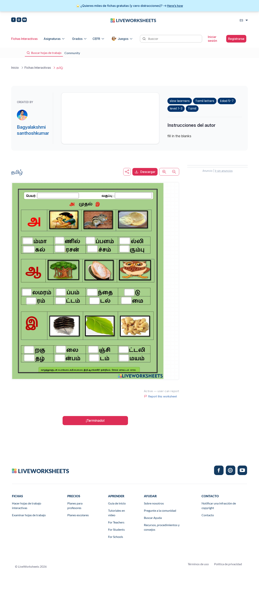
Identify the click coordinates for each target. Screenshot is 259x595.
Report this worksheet (162, 396)
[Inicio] (133, 20)
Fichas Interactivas (24, 39)
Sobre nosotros (154, 503)
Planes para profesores (74, 505)
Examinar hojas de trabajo (29, 515)
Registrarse (236, 39)
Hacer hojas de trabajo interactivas (26, 505)
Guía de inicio (117, 503)
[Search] (144, 38)
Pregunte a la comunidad (160, 510)
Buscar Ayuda (153, 517)
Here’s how (175, 6)
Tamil (192, 108)
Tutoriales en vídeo (116, 513)
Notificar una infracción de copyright (219, 505)
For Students (116, 529)
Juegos (123, 39)
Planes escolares (78, 515)
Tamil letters (204, 101)
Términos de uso (198, 564)
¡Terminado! (95, 420)
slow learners (180, 101)
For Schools (115, 536)
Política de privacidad (228, 564)
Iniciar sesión (212, 39)
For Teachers (116, 522)
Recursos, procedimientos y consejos (162, 527)
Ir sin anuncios (224, 170)
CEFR (96, 39)
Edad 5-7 (227, 101)
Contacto (208, 515)
